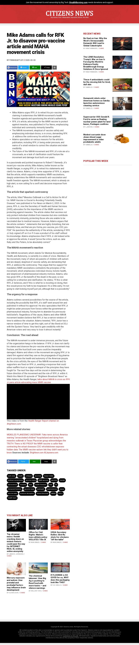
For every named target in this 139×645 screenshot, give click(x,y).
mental (62, 480)
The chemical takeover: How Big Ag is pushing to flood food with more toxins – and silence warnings (37, 582)
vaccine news (29, 489)
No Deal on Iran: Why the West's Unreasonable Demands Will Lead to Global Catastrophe (95, 42)
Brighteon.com (37, 452)
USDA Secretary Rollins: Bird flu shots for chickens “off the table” (60, 536)
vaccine (54, 480)
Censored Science (14, 489)
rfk (56, 485)
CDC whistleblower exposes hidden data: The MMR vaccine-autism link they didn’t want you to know (37, 449)
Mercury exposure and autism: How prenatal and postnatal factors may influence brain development (16, 584)
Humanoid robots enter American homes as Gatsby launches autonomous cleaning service (96, 102)
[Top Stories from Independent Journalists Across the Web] (69, 19)
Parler (24, 67)
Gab (35, 67)
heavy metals (48, 476)
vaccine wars (12, 493)
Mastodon (13, 67)
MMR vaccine (43, 480)
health (20, 476)
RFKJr (60, 493)
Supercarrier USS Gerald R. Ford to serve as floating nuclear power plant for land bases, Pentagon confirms (96, 120)
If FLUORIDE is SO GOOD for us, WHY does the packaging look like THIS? (60, 579)
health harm (12, 498)
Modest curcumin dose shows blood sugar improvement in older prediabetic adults (94, 138)
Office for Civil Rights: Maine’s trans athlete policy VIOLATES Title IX (38, 536)
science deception (27, 493)
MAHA (53, 493)
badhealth (40, 489)
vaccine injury (31, 480)
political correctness (15, 480)
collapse (29, 476)
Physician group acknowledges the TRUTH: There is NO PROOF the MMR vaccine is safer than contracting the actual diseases (36, 443)
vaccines (38, 476)
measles (23, 485)
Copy (48, 67)
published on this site (70, 636)
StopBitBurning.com (78, 2)
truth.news (11, 476)
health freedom (40, 485)
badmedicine (52, 489)
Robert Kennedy (42, 493)
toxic (30, 485)
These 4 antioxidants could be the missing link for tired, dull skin (96, 82)
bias (50, 485)
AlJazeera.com (51, 452)
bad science (12, 485)
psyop (62, 489)
